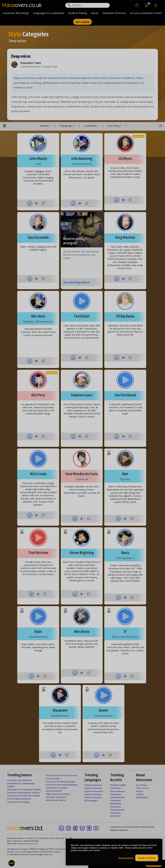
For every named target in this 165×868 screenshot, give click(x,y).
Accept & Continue (146, 857)
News (11, 863)
